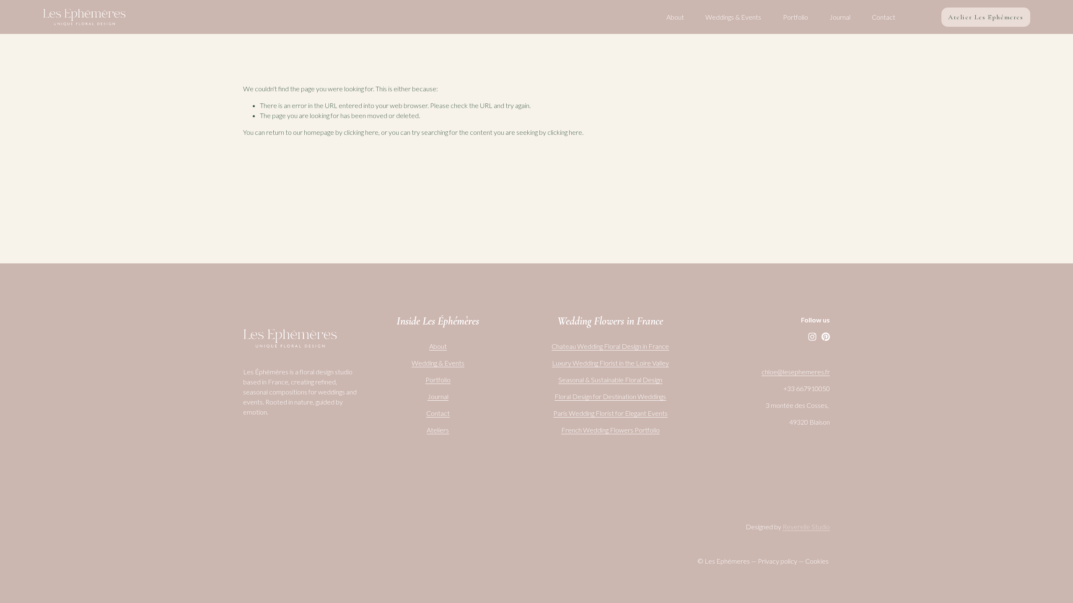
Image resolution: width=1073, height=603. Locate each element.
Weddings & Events (733, 17)
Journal (839, 17)
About (675, 17)
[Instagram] (812, 336)
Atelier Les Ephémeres (986, 17)
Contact (883, 17)
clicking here (361, 132)
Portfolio (795, 17)
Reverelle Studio (806, 527)
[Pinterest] (826, 336)
